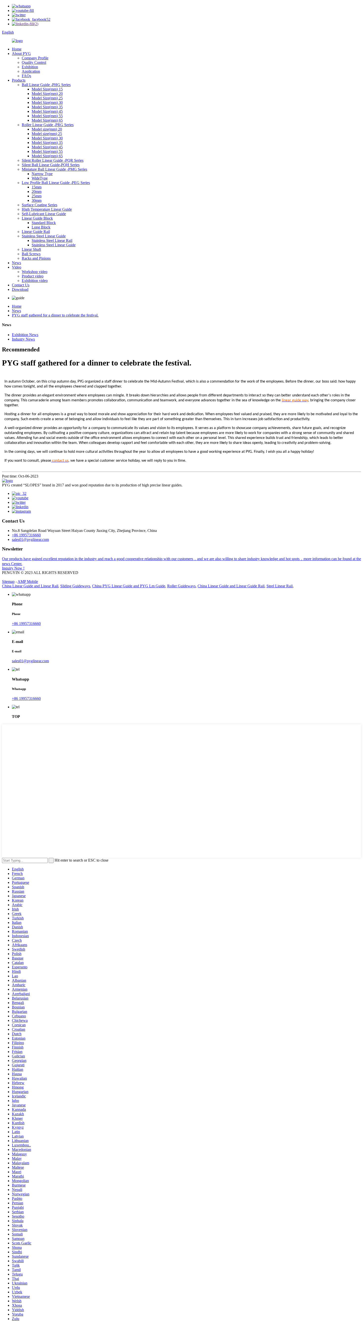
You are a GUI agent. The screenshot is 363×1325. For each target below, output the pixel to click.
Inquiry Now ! (13, 568)
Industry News (23, 339)
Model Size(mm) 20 (47, 93)
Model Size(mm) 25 (47, 98)
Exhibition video (35, 280)
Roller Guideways (181, 586)
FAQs (26, 76)
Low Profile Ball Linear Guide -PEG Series (56, 183)
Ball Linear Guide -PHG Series (46, 85)
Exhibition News (25, 335)
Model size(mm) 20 (47, 129)
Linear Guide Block (37, 218)
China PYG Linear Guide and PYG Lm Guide (128, 586)
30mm (36, 200)
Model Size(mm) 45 (47, 111)
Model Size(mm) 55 (47, 116)
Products (18, 80)
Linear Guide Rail (36, 231)
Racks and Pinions (36, 258)
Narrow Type (42, 174)
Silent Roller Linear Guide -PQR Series (52, 160)
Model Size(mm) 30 (47, 102)
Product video (32, 276)
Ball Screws (31, 254)
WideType (40, 178)
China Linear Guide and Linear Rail (30, 586)
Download (20, 289)
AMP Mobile (28, 581)
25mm (36, 196)
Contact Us (20, 285)
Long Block (41, 227)
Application (31, 71)
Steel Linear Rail (279, 586)
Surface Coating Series (39, 205)
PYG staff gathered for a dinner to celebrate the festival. (55, 315)
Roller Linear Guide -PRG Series (48, 125)
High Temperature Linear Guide (47, 209)
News (16, 263)
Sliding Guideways (75, 586)
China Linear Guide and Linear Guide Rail (231, 586)
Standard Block (44, 223)
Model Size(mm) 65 (47, 120)
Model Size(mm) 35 (47, 107)
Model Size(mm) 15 (47, 89)
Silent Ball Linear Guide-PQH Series (51, 165)
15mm (36, 187)
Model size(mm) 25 (47, 134)
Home (16, 49)
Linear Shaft (31, 249)
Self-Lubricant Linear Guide (44, 214)
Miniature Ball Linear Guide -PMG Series (54, 169)
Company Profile (35, 58)
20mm (36, 191)
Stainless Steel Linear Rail (52, 240)
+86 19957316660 (26, 535)
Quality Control (34, 62)
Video (16, 267)
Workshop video (34, 272)
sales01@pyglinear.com (30, 539)
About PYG (21, 53)
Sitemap (8, 581)
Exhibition (30, 67)
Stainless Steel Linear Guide (44, 236)
